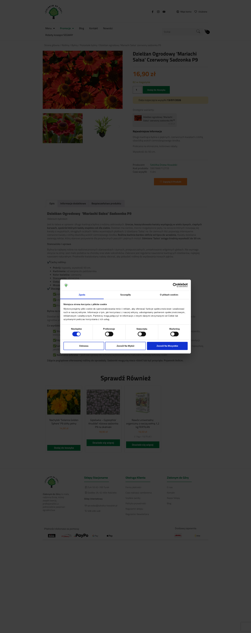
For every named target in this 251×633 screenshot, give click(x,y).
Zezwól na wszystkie (167, 346)
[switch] (109, 334)
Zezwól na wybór (126, 346)
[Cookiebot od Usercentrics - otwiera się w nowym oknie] (175, 285)
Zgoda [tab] (82, 294)
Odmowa (83, 346)
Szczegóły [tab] (125, 294)
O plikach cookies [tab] (169, 294)
